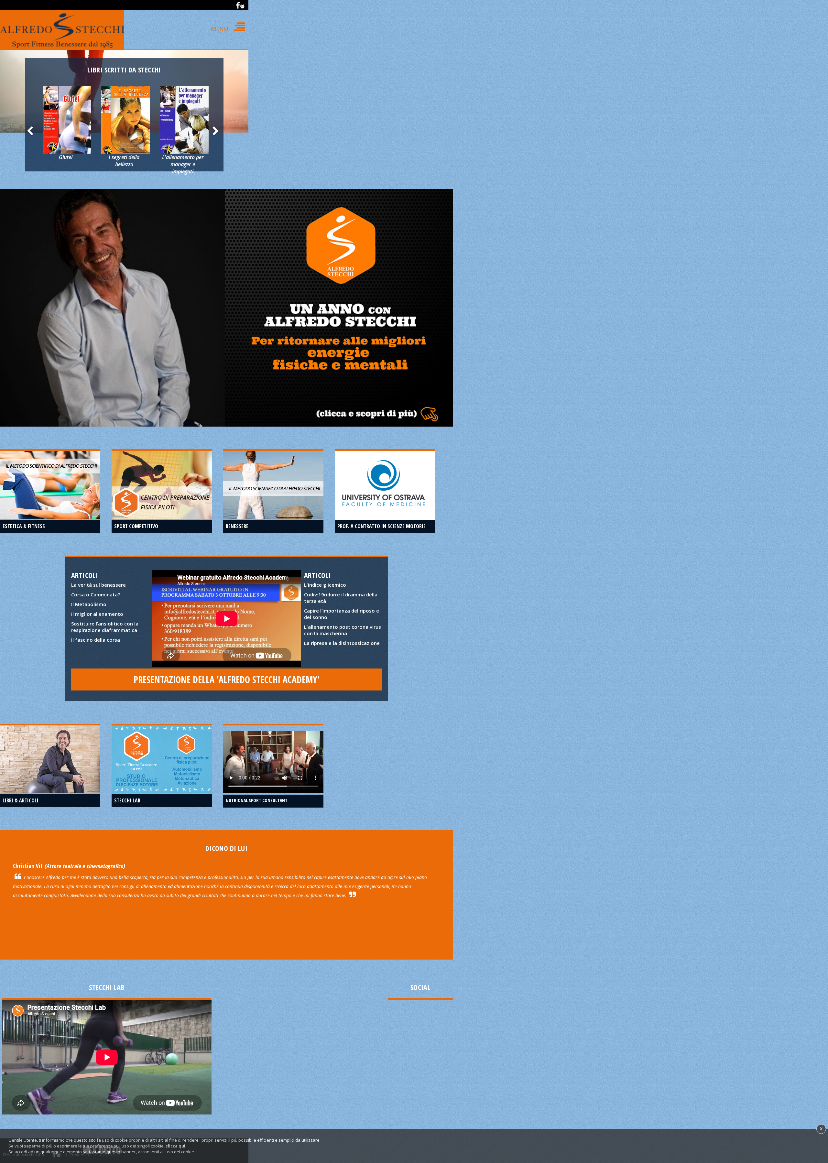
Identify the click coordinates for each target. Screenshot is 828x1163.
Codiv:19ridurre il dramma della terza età (340, 597)
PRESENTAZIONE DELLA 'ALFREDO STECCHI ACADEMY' (227, 679)
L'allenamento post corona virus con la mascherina (342, 630)
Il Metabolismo (88, 604)
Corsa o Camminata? (95, 594)
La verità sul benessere (98, 585)
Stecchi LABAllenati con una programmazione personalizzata (161, 747)
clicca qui (175, 1146)
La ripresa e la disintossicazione (342, 643)
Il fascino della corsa (95, 639)
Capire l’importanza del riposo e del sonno (341, 613)
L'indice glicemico (325, 585)
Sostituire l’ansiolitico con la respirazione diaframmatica (104, 626)
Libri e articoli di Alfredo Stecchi (50, 745)
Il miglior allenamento (97, 614)
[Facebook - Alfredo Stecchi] (240, 5)
